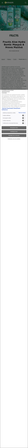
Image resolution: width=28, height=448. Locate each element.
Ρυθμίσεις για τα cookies (14, 138)
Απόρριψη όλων (14, 127)
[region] (14, 269)
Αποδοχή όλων (14, 131)
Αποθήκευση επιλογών (14, 135)
